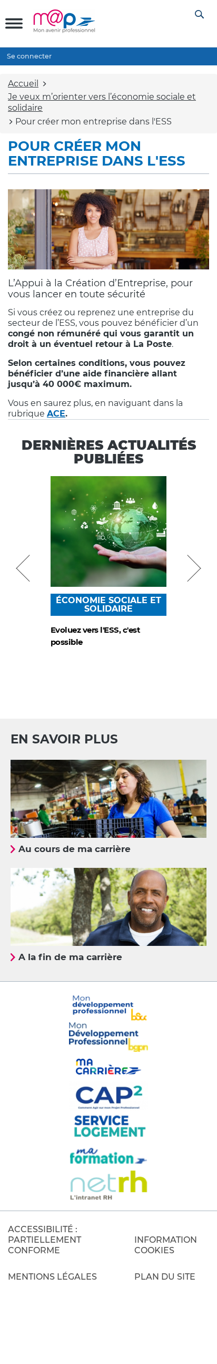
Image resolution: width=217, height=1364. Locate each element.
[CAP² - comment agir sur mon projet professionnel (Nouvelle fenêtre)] (109, 1096)
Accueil (23, 84)
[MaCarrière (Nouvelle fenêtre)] (109, 1066)
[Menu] (14, 23)
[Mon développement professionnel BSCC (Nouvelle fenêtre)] (109, 1007)
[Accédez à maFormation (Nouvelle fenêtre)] (109, 1155)
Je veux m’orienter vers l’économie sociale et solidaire (102, 102)
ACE (56, 414)
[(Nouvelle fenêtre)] (109, 1037)
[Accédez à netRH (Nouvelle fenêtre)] (109, 1185)
